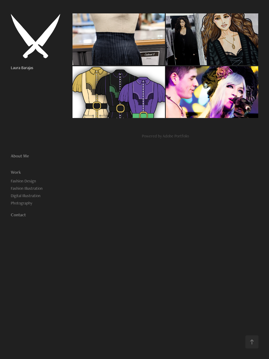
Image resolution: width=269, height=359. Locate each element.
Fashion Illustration (27, 188)
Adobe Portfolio (176, 136)
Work (16, 172)
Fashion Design (23, 181)
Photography (21, 203)
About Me (20, 156)
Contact (18, 215)
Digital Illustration (25, 195)
